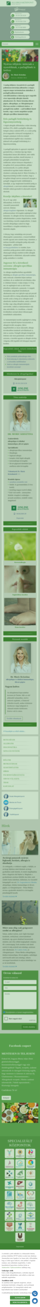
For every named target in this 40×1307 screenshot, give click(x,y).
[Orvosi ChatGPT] (35, 1301)
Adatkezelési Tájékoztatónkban (11, 1267)
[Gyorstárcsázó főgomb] (35, 1293)
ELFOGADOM (20, 1298)
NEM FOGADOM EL (20, 1302)
